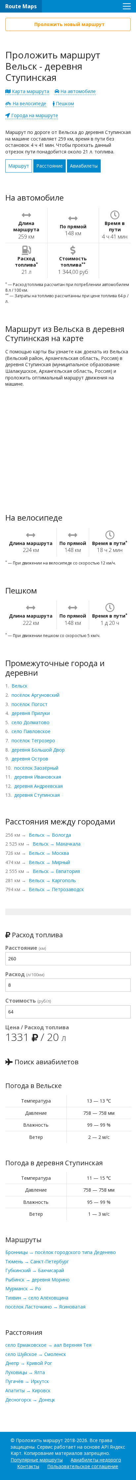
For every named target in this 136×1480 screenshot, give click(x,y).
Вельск (19, 686)
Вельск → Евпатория (56, 871)
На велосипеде (28, 103)
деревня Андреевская (38, 786)
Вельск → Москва (49, 853)
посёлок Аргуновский (35, 695)
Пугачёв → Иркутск (27, 1381)
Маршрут (18, 166)
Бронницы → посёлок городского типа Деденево (60, 1252)
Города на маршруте (34, 115)
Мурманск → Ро (23, 1288)
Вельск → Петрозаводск (56, 889)
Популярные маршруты (37, 1460)
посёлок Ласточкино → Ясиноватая (45, 1306)
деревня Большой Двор (38, 750)
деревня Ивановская (37, 777)
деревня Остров (30, 759)
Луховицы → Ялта (25, 1372)
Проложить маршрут (39, 1440)
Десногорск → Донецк (30, 1400)
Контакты (28, 1466)
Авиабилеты (84, 166)
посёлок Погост (30, 704)
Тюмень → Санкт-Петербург (37, 1261)
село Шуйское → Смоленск (35, 1354)
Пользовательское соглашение (82, 1466)
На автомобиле (77, 91)
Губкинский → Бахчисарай (34, 1270)
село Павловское (31, 731)
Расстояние (49, 166)
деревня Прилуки (31, 713)
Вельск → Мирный (49, 862)
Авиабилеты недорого (96, 1460)
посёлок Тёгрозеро (33, 740)
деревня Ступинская (37, 795)
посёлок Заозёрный (36, 768)
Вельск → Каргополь (52, 880)
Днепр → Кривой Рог (28, 1363)
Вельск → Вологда (50, 835)
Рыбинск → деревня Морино (37, 1279)
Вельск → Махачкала (57, 844)
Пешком (64, 103)
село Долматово (31, 722)
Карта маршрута (30, 91)
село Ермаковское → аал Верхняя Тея (48, 1345)
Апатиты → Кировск (28, 1390)
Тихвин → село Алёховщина (36, 1298)
